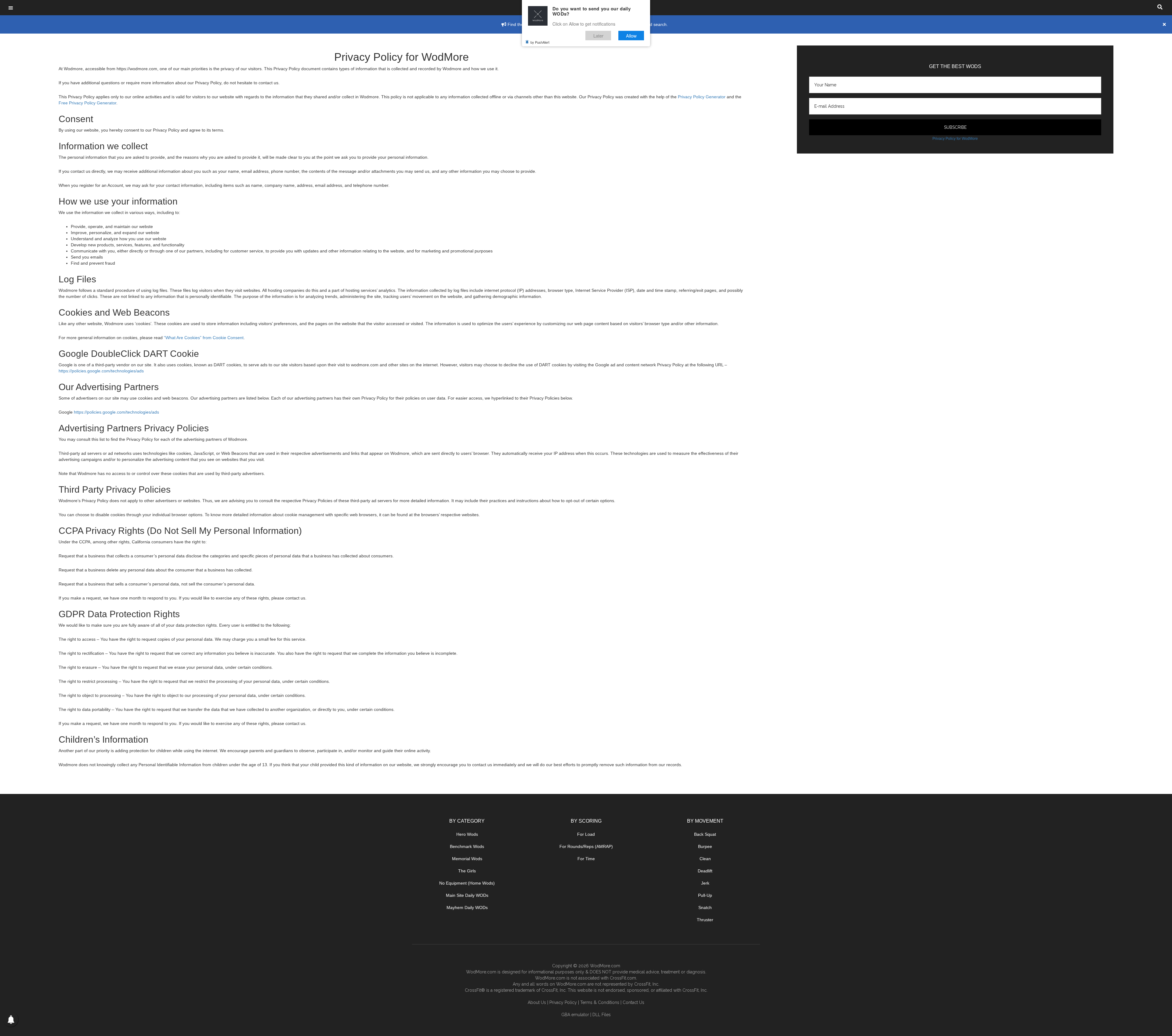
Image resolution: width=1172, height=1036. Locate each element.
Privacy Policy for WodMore (955, 138)
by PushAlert (539, 42)
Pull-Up (705, 895)
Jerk (705, 883)
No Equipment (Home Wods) (467, 883)
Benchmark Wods (467, 846)
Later (598, 35)
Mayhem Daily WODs (467, 907)
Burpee (705, 846)
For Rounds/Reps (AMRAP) (586, 846)
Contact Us (633, 1002)
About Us (537, 1002)
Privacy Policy (563, 1002)
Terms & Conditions (599, 1002)
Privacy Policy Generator (701, 96)
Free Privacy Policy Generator (87, 102)
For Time (586, 858)
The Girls (467, 870)
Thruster (705, 919)
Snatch (705, 907)
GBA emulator (575, 1014)
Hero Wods (467, 834)
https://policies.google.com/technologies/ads (101, 370)
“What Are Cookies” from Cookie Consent (204, 337)
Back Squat (705, 834)
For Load (586, 834)
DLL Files (601, 1014)
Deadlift (705, 870)
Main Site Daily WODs (467, 895)
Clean (705, 858)
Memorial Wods (467, 858)
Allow (631, 35)
